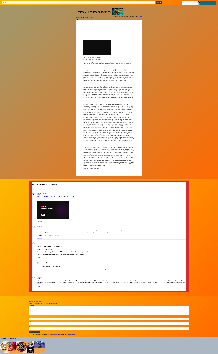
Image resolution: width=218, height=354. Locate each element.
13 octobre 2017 (39, 227)
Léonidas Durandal (41, 193)
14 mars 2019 (39, 194)
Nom (30, 316)
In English (140, 16)
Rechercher (159, 2)
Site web (30, 326)
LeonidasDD (98, 57)
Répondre (39, 221)
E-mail (30, 321)
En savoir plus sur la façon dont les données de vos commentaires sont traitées (61, 334)
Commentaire (31, 305)
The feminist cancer (88, 57)
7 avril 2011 (44, 263)
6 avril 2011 (39, 278)
